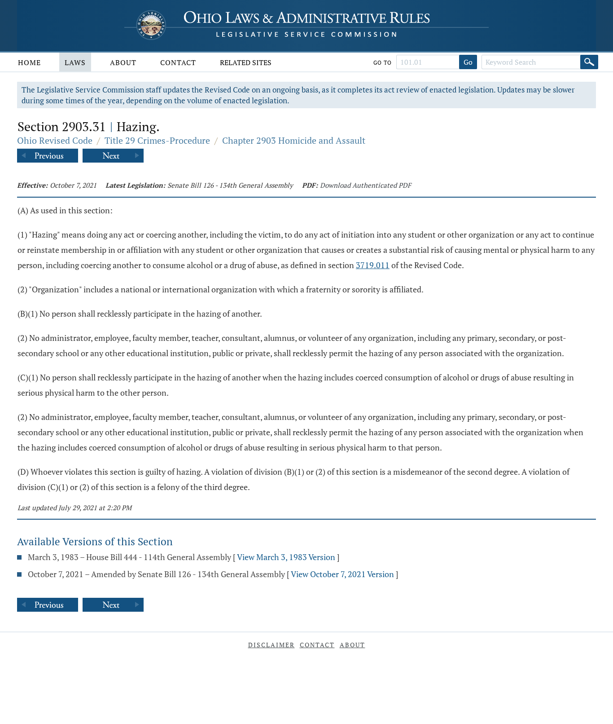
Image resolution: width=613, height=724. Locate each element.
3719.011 (373, 265)
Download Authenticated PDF (365, 185)
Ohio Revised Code (54, 140)
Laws (75, 62)
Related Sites (245, 62)
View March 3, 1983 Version (286, 557)
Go (468, 62)
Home (29, 62)
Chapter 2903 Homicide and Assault (293, 140)
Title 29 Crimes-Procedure (157, 140)
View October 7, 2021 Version (342, 574)
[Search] (589, 62)
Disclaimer (271, 644)
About (123, 62)
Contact (178, 62)
